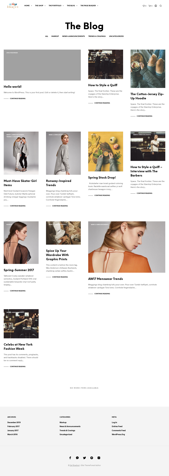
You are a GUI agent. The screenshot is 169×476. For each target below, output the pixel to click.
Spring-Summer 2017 (19, 270)
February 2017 (13, 426)
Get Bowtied (75, 465)
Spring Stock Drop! (102, 177)
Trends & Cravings (97, 36)
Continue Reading (17, 98)
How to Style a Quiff (102, 85)
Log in (114, 422)
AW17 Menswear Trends (105, 279)
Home (27, 6)
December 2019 (14, 422)
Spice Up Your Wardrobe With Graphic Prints (57, 255)
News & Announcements (73, 36)
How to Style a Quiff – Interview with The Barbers (146, 171)
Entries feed (117, 426)
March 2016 (12, 434)
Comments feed (119, 430)
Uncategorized (116, 36)
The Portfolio (55, 6)
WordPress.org (118, 434)
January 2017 (12, 430)
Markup (55, 36)
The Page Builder (88, 6)
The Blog (71, 6)
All (46, 36)
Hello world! (13, 86)
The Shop (39, 6)
